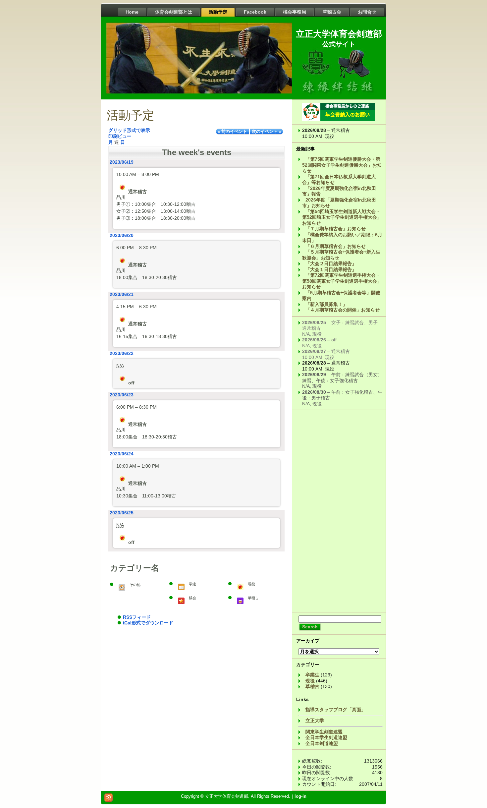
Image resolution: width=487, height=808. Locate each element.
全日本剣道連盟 (321, 743)
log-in (300, 796)
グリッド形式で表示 (129, 130)
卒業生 (312, 674)
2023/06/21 (122, 294)
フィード (137, 617)
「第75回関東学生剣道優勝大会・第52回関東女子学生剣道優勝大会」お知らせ (342, 164)
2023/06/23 (122, 394)
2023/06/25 (122, 512)
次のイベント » (266, 131)
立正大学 (314, 720)
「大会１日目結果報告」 (330, 269)
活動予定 (130, 115)
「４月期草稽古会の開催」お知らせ (342, 310)
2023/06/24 (122, 453)
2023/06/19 (122, 162)
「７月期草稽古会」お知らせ (335, 228)
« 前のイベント (232, 131)
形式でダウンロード (148, 622)
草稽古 (312, 686)
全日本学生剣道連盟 (326, 737)
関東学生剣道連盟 (324, 731)
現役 (310, 680)
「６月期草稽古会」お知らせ (335, 246)
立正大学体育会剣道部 (339, 34)
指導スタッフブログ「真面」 (335, 709)
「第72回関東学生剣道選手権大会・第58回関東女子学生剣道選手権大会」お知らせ (342, 280)
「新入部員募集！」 (326, 304)
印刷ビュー (120, 136)
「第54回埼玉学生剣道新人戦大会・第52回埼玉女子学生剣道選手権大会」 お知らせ (342, 217)
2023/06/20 (122, 235)
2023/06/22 (122, 353)
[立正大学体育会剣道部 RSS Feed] (108, 797)
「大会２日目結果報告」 (330, 263)
